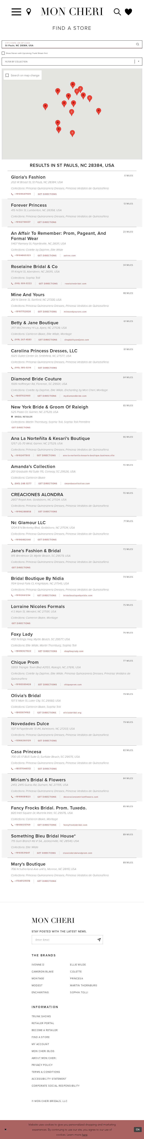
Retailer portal (43, 1023)
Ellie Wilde (57, 249)
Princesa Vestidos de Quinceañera (87, 188)
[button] (72, 113)
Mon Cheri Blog (43, 1051)
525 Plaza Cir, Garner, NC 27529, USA (34, 412)
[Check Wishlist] (128, 11)
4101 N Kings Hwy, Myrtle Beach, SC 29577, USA (40, 639)
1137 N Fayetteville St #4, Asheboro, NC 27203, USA (43, 728)
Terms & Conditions (46, 1071)
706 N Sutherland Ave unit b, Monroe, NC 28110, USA (43, 869)
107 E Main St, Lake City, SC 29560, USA (36, 700)
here (84, 1134)
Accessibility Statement (49, 1078)
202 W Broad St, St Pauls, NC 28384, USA (37, 182)
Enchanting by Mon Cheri (79, 390)
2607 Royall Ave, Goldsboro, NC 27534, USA (39, 499)
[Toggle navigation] (17, 11)
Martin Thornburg (36, 422)
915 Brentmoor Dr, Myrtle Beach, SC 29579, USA (40, 555)
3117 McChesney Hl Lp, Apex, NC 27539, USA (39, 327)
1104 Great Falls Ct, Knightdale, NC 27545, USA (40, 583)
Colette (76, 971)
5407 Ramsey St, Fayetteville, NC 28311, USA (38, 243)
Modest (37, 985)
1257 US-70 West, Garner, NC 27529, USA (37, 443)
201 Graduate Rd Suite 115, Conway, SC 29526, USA (43, 471)
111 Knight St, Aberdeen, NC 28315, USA (35, 271)
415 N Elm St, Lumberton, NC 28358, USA (36, 210)
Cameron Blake (35, 334)
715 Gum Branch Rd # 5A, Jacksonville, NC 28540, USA (45, 841)
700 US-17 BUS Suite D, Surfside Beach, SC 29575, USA (45, 756)
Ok (138, 1129)
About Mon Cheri (44, 1058)
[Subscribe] (99, 939)
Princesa (76, 978)
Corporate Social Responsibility (56, 1085)
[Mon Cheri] (53, 920)
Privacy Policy (42, 1065)
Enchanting (40, 992)
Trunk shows (41, 1016)
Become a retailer (45, 1030)
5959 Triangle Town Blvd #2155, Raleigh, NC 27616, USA (46, 667)
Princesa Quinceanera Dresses (45, 188)
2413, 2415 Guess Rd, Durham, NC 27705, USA (39, 785)
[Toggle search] (117, 11)
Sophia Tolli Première (77, 422)
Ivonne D (38, 964)
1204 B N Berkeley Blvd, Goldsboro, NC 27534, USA (43, 527)
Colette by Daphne (37, 249)
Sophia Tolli (33, 277)
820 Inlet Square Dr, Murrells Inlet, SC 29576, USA (42, 813)
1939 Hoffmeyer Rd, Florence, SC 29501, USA (39, 384)
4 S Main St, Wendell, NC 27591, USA (33, 611)
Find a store (41, 1037)
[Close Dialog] (5, 1129)
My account (40, 1044)
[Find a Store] (29, 11)
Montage (66, 334)
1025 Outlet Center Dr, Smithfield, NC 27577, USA (41, 356)
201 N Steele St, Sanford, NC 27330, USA (36, 299)
